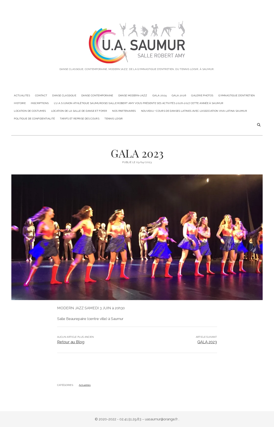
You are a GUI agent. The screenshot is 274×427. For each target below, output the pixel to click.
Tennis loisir (113, 118)
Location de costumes (30, 110)
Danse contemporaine (97, 95)
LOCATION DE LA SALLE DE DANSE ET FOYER (79, 110)
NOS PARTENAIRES (124, 110)
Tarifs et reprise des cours (79, 118)
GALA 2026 (179, 95)
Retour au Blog (70, 342)
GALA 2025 (159, 95)
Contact (41, 95)
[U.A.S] (137, 57)
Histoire (20, 103)
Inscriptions (40, 103)
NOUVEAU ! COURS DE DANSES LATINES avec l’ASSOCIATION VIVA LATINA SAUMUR (194, 110)
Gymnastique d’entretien (236, 95)
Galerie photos (202, 95)
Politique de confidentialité (34, 118)
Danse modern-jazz (132, 95)
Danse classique (64, 95)
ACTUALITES (22, 95)
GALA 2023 (207, 342)
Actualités (85, 385)
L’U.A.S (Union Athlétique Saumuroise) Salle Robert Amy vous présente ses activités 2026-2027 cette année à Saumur (138, 103)
